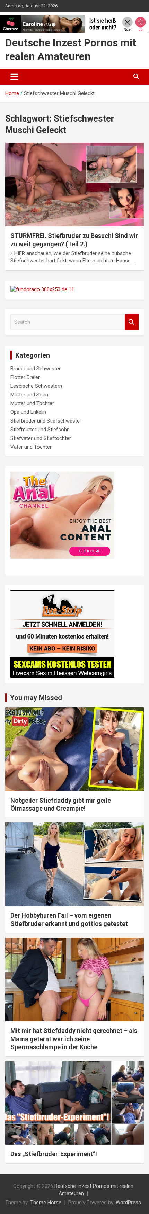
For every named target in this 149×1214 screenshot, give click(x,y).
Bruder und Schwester (35, 368)
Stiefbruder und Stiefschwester (45, 421)
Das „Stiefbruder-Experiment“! (53, 1154)
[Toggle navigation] (14, 77)
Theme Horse (45, 1202)
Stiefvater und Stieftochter (40, 438)
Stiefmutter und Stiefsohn (40, 429)
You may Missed (36, 698)
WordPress (128, 1202)
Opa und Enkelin (28, 412)
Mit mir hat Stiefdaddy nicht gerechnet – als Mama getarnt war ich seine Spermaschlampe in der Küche (73, 1039)
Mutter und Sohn (29, 395)
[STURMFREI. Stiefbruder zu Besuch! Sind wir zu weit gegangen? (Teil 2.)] (74, 185)
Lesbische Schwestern (36, 386)
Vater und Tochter (31, 447)
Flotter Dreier (25, 377)
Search (132, 322)
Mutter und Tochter (32, 403)
